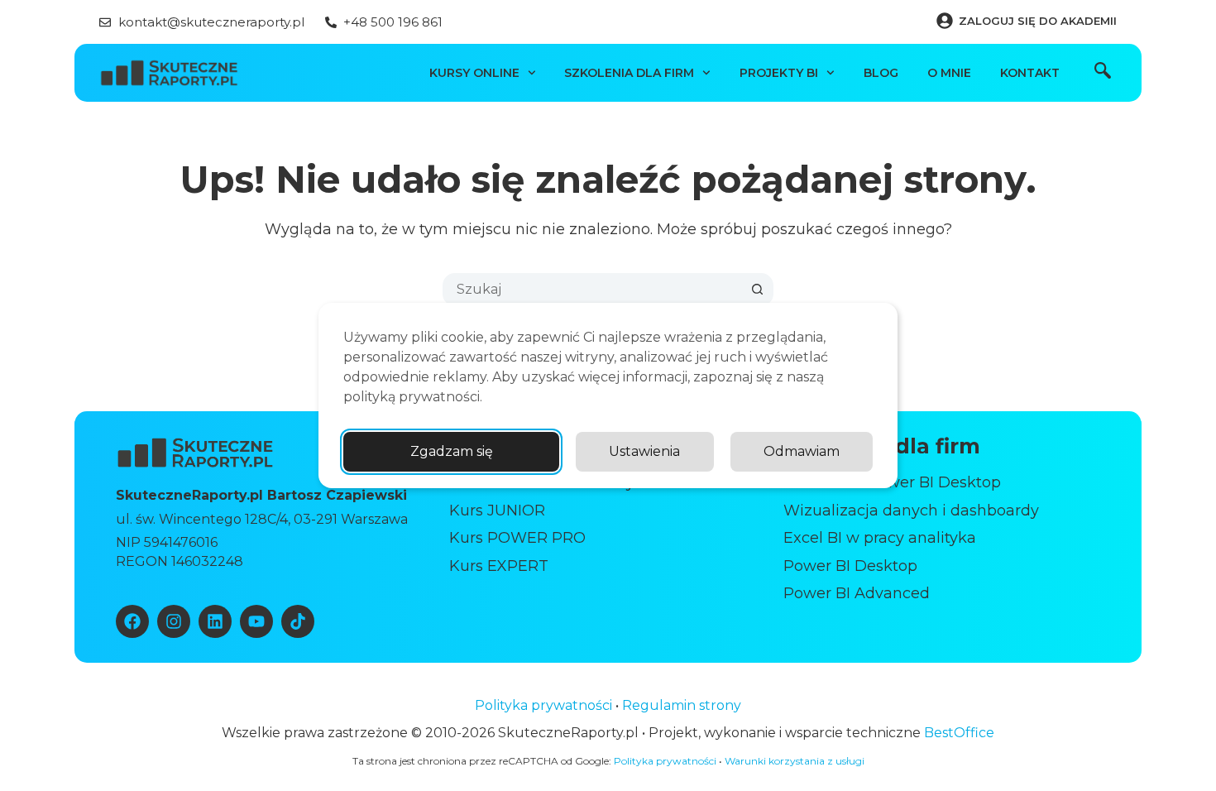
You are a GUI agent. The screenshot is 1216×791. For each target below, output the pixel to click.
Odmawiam (802, 451)
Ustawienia (644, 451)
